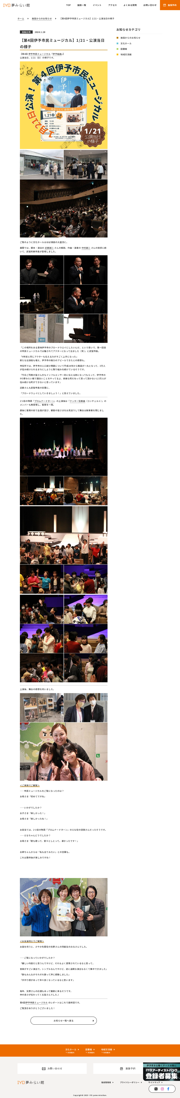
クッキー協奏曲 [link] (77, 401)
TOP (68, 5)
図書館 (124, 48)
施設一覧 (81, 5)
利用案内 (71, 1052)
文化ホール (126, 43)
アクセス (112, 5)
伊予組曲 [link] (57, 53)
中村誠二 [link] (86, 247)
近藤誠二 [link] (49, 247)
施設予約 (172, 5)
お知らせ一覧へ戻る (64, 1020)
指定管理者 (106, 1082)
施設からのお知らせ (130, 37)
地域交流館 (126, 54)
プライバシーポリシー (130, 1082)
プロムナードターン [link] (44, 401)
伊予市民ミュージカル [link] (39, 53)
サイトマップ (154, 1082)
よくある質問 (130, 5)
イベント (97, 5)
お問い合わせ (150, 5)
